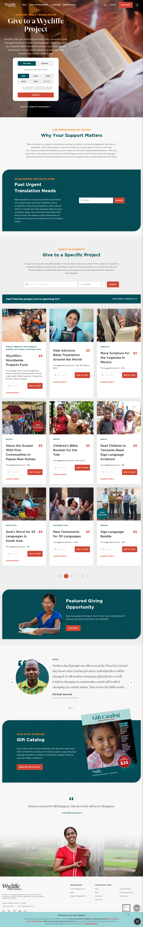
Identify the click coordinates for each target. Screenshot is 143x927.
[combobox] (50, 284)
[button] (69, 708)
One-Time (27, 63)
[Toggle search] (105, 5)
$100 (23, 76)
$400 (23, 81)
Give (96, 892)
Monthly (45, 63)
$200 (36, 76)
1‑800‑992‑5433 (91, 924)
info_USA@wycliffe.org (25, 906)
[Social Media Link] (3, 911)
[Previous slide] (11, 682)
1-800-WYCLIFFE (8, 906)
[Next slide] (131, 682)
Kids (72, 892)
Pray (96, 889)
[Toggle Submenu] (137, 5)
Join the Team (125, 889)
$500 (36, 81)
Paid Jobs (123, 896)
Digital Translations (77, 896)
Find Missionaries (126, 892)
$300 (48, 76)
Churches (98, 900)
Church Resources (77, 889)
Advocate (98, 896)
